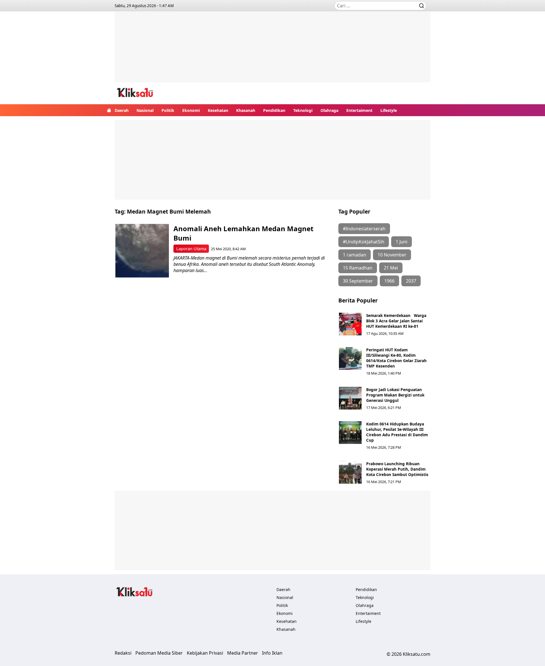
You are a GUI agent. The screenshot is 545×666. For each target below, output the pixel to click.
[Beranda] (109, 110)
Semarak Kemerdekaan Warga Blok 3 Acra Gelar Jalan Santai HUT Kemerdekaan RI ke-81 (396, 321)
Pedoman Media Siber (159, 653)
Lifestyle (388, 110)
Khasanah (245, 110)
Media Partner (242, 653)
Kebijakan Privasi (205, 653)
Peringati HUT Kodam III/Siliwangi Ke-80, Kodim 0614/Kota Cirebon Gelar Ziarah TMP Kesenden (396, 358)
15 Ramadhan (357, 268)
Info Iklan (272, 653)
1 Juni (401, 242)
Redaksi (123, 653)
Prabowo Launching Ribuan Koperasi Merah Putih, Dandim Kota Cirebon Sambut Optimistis (397, 469)
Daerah (122, 110)
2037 (411, 281)
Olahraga (329, 110)
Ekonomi (191, 110)
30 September (358, 281)
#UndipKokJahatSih (363, 242)
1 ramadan (354, 255)
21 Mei (391, 268)
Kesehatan (218, 110)
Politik (168, 110)
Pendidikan (274, 110)
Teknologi (303, 110)
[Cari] (421, 5)
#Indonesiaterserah (364, 229)
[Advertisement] (272, 51)
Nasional (145, 110)
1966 (389, 281)
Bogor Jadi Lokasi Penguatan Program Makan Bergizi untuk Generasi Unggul (395, 395)
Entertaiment (359, 110)
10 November (392, 255)
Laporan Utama (191, 248)
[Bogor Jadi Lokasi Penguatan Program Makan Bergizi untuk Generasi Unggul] (350, 398)
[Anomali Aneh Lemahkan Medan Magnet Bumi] (142, 250)
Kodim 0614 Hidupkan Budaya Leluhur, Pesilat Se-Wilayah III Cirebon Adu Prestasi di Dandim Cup (397, 432)
